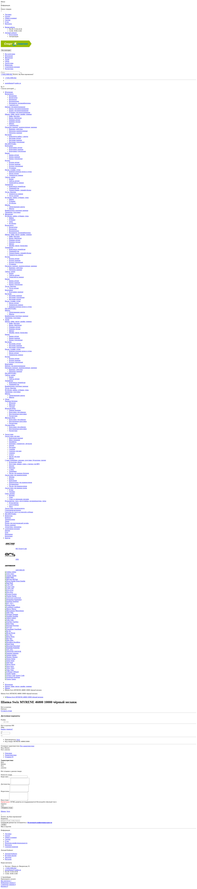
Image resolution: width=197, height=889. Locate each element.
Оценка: (4, 804)
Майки (11, 199)
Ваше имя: (4, 777)
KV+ (12, 603)
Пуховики (12, 168)
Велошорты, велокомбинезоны (20, 103)
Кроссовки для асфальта (17, 412)
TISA (12, 668)
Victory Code (20, 675)
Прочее (11, 445)
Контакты (8, 24)
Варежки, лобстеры (16, 129)
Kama (13, 605)
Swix (12, 666)
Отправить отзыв (7, 808)
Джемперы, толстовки (13, 212)
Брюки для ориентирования (19, 109)
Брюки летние (14, 155)
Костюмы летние (15, 138)
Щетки (11, 458)
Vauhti (13, 673)
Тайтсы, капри (10, 177)
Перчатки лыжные (15, 133)
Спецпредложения (11, 847)
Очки (11, 497)
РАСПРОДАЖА (10, 144)
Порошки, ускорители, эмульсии (20, 443)
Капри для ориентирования (18, 110)
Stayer (13, 664)
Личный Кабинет (11, 854)
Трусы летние (14, 196)
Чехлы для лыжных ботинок (19, 473)
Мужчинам (9, 56)
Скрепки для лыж (15, 451)
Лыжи (7, 521)
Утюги (11, 455)
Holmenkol (18, 599)
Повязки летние (14, 120)
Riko (11, 640)
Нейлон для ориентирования (15, 107)
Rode (12, 644)
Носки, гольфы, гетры (12, 170)
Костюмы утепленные (17, 142)
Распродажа (9, 69)
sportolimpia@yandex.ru (13, 83)
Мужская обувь (10, 408)
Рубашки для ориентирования (19, 112)
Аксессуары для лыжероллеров (16, 475)
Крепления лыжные (16, 438)
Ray (11, 635)
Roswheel (16, 646)
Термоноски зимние (16, 175)
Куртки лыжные (14, 164)
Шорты (7, 205)
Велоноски (13, 99)
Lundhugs (17, 607)
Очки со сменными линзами (19, 499)
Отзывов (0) (9, 757)
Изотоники (9, 534)
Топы (11, 221)
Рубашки (12, 201)
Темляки (12, 492)
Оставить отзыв (6, 711)
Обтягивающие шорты (17, 207)
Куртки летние (14, 162)
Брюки (7, 153)
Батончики (9, 536)
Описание (8, 753)
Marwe (14, 609)
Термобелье (9, 184)
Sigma (13, 659)
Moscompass (19, 611)
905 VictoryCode (21, 548)
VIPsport (16, 672)
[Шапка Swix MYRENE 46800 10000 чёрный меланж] (24, 697)
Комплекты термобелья (17, 186)
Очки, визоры (10, 493)
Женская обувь (10, 418)
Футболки (12, 203)
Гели (6, 532)
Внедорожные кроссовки (18, 414)
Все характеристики (27, 746)
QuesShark (17, 629)
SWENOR (17, 651)
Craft (12, 588)
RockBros (17, 642)
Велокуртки (13, 97)
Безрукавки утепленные (17, 151)
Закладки (8, 857)
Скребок (12, 449)
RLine (13, 633)
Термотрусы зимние (16, 194)
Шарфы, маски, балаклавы (18, 245)
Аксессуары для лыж (12, 436)
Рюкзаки (12, 468)
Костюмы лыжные (15, 140)
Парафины (13, 442)
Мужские (12, 403)
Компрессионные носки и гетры (20, 171)
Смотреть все (13, 105)
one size (6, 722)
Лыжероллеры (10, 519)
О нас (7, 22)
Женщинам (9, 57)
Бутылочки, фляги (15, 462)
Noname (15, 614)
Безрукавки (9, 146)
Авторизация (13, 36)
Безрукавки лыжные (16, 149)
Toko (12, 670)
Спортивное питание (12, 67)
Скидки (7, 20)
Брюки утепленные (16, 159)
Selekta (14, 655)
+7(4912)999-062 (10, 78)
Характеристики (11, 755)
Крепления (13, 480)
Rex (11, 638)
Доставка (8, 14)
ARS (17, 559)
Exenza (14, 594)
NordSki (15, 616)
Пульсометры (13, 503)
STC (11, 649)
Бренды (7, 538)
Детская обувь (10, 425)
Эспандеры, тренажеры (13, 527)
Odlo (12, 620)
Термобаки (13, 471)
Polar (12, 624)
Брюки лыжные (14, 157)
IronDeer (16, 601)
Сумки (11, 469)
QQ (10, 627)
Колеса (11, 479)
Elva (11, 592)
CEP (11, 585)
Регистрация (13, 34)
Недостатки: (5, 791)
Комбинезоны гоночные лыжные (16, 210)
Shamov (15, 657)
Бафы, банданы (14, 116)
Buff (11, 583)
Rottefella (16, 648)
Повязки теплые (14, 122)
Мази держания (14, 440)
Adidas (13, 572)
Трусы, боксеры (10, 192)
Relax (13, 636)
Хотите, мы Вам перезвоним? (23, 74)
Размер (3, 720)
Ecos (11, 590)
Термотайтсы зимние (16, 183)
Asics (12, 574)
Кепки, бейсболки (15, 118)
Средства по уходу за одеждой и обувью (19, 512)
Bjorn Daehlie (20, 581)
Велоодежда (9, 94)
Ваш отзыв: (5, 800)
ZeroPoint (16, 677)
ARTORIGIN (20, 570)
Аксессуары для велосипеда (15, 508)
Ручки (11, 490)
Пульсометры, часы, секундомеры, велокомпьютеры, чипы (25, 501)
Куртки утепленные (16, 166)
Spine (12, 661)
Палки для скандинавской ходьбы (17, 523)
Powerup (16, 625)
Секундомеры (14, 505)
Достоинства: (5, 784)
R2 (10, 631)
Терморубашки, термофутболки (20, 190)
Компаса (8, 517)
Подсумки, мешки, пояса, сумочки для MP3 (24, 464)
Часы (11, 506)
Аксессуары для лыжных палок (16, 488)
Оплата (7, 16)
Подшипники (14, 484)
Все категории (10, 54)
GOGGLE (17, 598)
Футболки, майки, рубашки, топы (17, 197)
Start (11, 662)
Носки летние (14, 173)
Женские (12, 405)
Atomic (14, 575)
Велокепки (13, 96)
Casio (12, 587)
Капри (11, 179)
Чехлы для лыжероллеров (18, 486)
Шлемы (11, 477)
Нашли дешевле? (7, 729)
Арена (13, 679)
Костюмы (8, 134)
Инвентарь (9, 65)
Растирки (12, 447)
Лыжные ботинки (11, 401)
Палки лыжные (10, 525)
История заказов (10, 855)
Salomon (15, 653)
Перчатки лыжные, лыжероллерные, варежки (21, 127)
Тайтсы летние (14, 181)
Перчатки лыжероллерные (18, 131)
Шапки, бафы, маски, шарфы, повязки (18, 114)
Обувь (7, 61)
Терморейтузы (14, 188)
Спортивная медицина (13, 510)
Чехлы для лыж (14, 456)
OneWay (15, 622)
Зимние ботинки (15, 410)
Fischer (14, 596)
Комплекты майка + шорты (18, 136)
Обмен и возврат (11, 18)
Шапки (11, 123)
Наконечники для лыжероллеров (20, 482)
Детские (12, 406)
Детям (7, 59)
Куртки (7, 160)
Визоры (11, 495)
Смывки (12, 453)
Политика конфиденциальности (16, 843)
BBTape (15, 579)
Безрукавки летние (15, 147)
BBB (12, 577)
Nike (11, 612)
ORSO (13, 618)
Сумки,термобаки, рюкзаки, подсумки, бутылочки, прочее (25, 460)
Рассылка (8, 859)
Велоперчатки (14, 101)
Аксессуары (9, 63)
